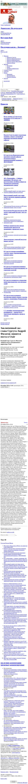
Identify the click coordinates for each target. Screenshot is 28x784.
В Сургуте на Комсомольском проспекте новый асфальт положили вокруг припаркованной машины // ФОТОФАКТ (14, 158)
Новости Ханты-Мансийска (14, 61)
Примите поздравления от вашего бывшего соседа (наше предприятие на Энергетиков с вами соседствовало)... (15, 671)
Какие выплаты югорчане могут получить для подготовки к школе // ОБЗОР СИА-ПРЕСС (15, 648)
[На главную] (10, 13)
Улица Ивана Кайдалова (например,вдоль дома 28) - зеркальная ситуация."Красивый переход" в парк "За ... (15, 692)
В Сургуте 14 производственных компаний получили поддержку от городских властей (15, 268)
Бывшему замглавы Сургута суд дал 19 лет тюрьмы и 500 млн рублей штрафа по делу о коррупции (15, 643)
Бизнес (5, 72)
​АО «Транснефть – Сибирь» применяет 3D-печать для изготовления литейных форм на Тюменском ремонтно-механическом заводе (15, 181)
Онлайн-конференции (13, 68)
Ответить (25, 422)
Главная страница (6, 98)
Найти (17, 89)
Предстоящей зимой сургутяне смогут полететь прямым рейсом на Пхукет (15, 197)
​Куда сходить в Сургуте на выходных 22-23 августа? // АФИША (13, 118)
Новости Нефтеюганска (13, 60)
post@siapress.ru (16, 752)
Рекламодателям (14, 772)
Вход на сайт (4, 52)
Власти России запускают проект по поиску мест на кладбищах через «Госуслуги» (15, 732)
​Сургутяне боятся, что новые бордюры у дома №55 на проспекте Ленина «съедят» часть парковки (15, 607)
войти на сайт (10, 532)
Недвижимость (11, 75)
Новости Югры (11, 63)
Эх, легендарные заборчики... (11, 720)
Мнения (6, 64)
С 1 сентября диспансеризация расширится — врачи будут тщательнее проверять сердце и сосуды (14, 313)
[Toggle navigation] (1, 53)
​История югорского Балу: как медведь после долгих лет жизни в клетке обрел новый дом (15, 568)
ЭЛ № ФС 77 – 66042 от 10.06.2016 (10, 758)
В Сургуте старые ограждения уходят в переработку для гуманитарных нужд (14, 722)
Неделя (7, 543)
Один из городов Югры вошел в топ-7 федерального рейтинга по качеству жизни (15, 655)
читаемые (5, 665)
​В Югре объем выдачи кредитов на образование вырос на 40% (13, 571)
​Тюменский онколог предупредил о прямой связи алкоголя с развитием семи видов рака (15, 603)
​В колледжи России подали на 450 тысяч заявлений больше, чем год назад (15, 212)
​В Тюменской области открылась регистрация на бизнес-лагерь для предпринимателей (13, 612)
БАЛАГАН (7, 81)
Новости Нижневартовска (14, 58)
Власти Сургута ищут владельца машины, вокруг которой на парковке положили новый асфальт (15, 137)
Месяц (11, 543)
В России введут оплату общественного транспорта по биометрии (14, 629)
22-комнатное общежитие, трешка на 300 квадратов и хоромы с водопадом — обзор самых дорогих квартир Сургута (15, 589)
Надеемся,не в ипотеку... (10, 737)
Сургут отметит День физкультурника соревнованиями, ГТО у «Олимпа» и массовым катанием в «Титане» (14, 705)
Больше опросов (5, 324)
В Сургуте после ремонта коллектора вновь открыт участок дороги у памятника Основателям (15, 297)
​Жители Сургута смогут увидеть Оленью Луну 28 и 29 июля (15, 658)
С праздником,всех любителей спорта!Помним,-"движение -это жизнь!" (14, 701)
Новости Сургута (11, 57)
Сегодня (3, 543)
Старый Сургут (8, 70)
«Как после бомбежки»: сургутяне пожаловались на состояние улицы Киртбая (15, 695)
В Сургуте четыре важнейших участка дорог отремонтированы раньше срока (15, 253)
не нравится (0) (12, 382)
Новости (6, 56)
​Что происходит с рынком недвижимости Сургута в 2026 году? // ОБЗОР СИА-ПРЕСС (15, 593)
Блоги (8, 67)
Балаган (6, 78)
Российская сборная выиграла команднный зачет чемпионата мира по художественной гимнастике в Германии (15, 616)
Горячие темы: (6, 91)
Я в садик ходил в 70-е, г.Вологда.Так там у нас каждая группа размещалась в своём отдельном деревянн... (15, 679)
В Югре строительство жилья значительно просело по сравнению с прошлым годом (14, 227)
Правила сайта (4, 772)
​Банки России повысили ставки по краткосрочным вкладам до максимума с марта (14, 638)
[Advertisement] (14, 403)
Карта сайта (4, 778)
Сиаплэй (6, 71)
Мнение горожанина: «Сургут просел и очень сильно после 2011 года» (14, 715)
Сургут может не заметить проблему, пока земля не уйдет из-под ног (15, 651)
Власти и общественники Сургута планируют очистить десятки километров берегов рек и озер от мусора (15, 585)
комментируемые (17, 665)
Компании (9, 74)
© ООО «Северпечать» (13, 745)
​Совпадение (8, 645)
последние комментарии (11, 663)
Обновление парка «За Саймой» (14, 92)
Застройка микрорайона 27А (8, 94)
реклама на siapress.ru (25, 7)
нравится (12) (4, 382)
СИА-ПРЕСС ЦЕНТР (18, 748)
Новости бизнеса (11, 77)
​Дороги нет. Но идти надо (11, 674)
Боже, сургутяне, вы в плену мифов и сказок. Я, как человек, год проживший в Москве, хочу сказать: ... (15, 712)
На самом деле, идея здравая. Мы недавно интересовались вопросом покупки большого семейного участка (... (15, 729)
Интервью (9, 65)
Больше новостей (5, 322)
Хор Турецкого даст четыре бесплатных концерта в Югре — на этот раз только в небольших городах (14, 599)
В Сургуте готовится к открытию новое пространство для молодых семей (15, 282)
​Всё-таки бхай (9, 596)
